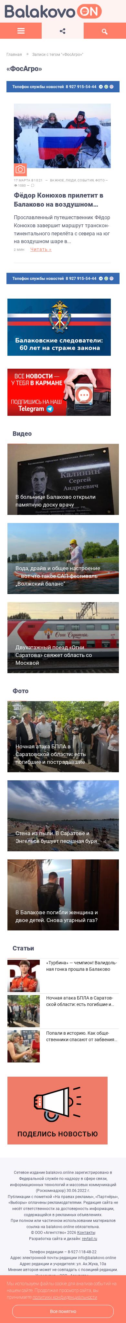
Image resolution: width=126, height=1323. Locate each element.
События (86, 180)
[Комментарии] (32, 185)
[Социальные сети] (62, 31)
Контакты (86, 1232)
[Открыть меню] (21, 31)
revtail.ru (89, 1238)
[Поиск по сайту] (105, 31)
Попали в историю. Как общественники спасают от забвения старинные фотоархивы (80, 1039)
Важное (57, 180)
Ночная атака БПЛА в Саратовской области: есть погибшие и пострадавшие (51, 754)
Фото (100, 180)
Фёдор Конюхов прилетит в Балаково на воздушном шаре (58, 200)
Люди (71, 180)
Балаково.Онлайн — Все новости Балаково (53, 11)
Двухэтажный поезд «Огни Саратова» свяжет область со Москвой (54, 655)
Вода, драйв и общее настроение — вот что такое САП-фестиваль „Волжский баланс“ (58, 576)
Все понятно (63, 1311)
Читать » (41, 249)
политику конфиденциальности (65, 1297)
